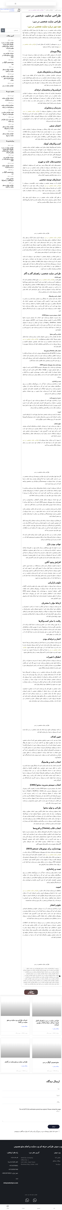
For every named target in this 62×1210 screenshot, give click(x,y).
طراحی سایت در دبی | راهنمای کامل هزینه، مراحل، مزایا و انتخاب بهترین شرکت (47, 1022)
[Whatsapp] (35, 1200)
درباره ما (58, 1164)
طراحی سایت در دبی (54, 978)
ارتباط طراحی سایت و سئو (47, 968)
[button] (15, 3)
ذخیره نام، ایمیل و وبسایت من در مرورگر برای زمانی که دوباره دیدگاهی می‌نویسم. (36, 1131)
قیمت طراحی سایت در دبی (44, 982)
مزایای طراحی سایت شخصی (31, 982)
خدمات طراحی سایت (53, 973)
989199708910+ (6, 1173)
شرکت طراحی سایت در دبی (48, 975)
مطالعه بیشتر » (55, 1028)
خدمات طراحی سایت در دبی (41, 973)
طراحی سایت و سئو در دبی (33, 980)
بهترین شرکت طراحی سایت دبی (38, 970)
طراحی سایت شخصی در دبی (47, 980)
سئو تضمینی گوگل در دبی (51, 1062)
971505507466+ (13, 1169)
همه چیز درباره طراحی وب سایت (32, 984)
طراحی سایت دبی (43, 977)
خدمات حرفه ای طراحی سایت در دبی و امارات (36, 972)
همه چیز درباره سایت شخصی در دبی (50, 984)
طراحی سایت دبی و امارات (32, 977)
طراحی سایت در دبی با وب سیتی (40, 978)
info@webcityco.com (10, 1183)
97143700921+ (13, 1165)
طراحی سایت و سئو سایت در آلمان (16, 1062)
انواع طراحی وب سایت (35, 968)
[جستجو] (3, 30)
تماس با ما (57, 1157)
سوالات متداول (56, 1161)
